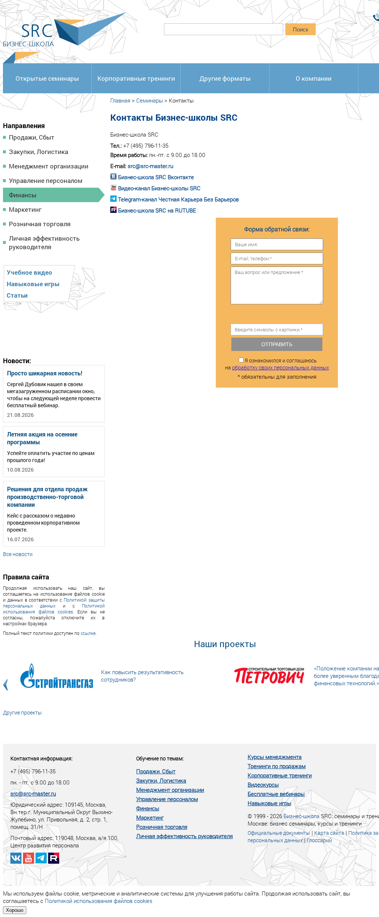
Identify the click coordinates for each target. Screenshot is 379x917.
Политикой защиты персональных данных (54, 603)
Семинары (149, 100)
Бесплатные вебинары (276, 793)
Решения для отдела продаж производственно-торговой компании (47, 496)
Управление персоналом (46, 180)
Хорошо (14, 910)
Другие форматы (225, 78)
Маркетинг (25, 209)
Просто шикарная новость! (44, 373)
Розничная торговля (40, 224)
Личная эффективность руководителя (44, 242)
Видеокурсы (263, 784)
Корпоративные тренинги (136, 78)
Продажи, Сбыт (31, 137)
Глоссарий (319, 840)
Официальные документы (279, 832)
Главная (120, 100)
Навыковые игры (33, 284)
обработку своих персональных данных (280, 367)
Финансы (22, 195)
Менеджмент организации (48, 166)
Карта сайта (329, 832)
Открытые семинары (47, 78)
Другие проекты (22, 712)
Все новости (18, 554)
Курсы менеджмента (275, 756)
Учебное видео (29, 272)
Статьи (17, 295)
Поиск (300, 29)
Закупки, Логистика (38, 151)
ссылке (88, 633)
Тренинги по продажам (277, 766)
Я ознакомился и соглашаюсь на (277, 364)
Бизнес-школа (301, 816)
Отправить (276, 344)
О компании (314, 78)
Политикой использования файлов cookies (54, 609)
